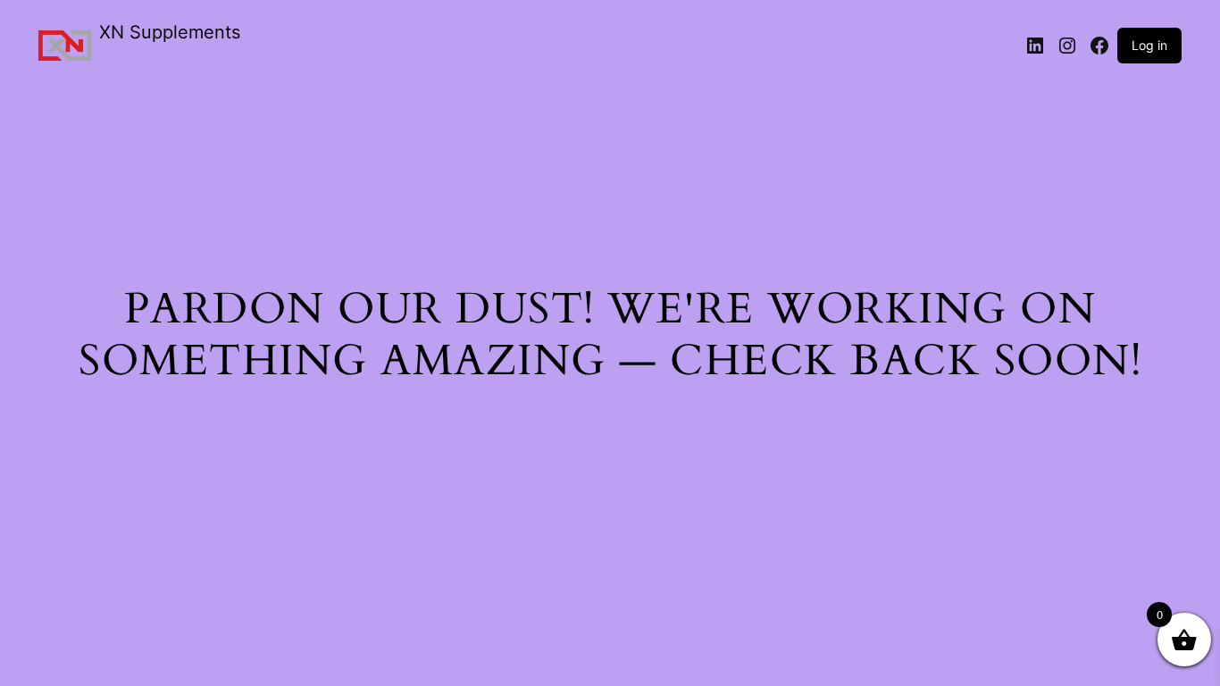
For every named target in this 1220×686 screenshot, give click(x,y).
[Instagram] (1067, 45)
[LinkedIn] (1035, 45)
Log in (1149, 45)
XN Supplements (169, 32)
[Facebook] (1099, 45)
